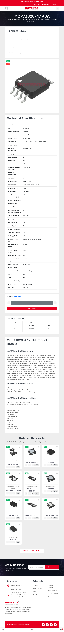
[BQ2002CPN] (13, 505)
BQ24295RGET (51, 489)
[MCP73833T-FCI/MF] (32, 478)
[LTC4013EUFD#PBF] (13, 478)
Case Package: (11, 47)
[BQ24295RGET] (51, 478)
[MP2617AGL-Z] (13, 452)
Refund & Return (53, 593)
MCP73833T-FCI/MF (32, 490)
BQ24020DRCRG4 (51, 515)
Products (35, 585)
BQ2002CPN (13, 515)
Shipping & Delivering (51, 586)
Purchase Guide (52, 590)
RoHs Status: (11, 52)
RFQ (18, 467)
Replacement (45, 4)
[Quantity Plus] (55, 302)
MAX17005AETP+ (32, 515)
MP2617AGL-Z (13, 464)
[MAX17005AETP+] (32, 505)
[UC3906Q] (51, 452)
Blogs (34, 591)
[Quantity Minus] (8, 302)
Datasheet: (10, 50)
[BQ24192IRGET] (32, 452)
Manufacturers (37, 588)
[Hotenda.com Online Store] (32, 8)
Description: (11, 42)
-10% (8, 63)
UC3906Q (50, 462)
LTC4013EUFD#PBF (13, 491)
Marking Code (55, 4)
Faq (49, 597)
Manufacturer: (11, 39)
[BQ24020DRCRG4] (51, 505)
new (8, 61)
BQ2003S (13, 540)
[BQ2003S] (13, 529)
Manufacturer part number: (15, 36)
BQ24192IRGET (32, 462)
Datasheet (37, 4)
